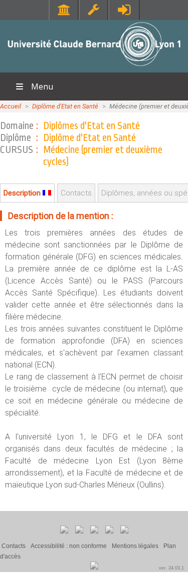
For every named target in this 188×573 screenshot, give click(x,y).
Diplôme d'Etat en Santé (65, 106)
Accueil (10, 106)
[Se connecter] (124, 10)
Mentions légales (135, 546)
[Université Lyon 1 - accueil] (94, 67)
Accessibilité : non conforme (69, 546)
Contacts (14, 546)
